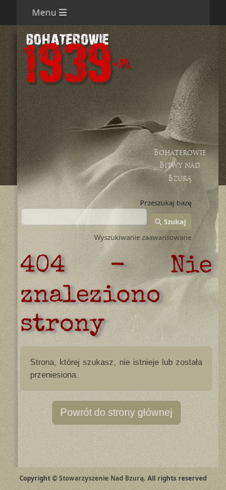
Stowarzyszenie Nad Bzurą (101, 478)
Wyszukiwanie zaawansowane (142, 237)
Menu (45, 12)
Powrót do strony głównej (116, 412)
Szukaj (174, 221)
